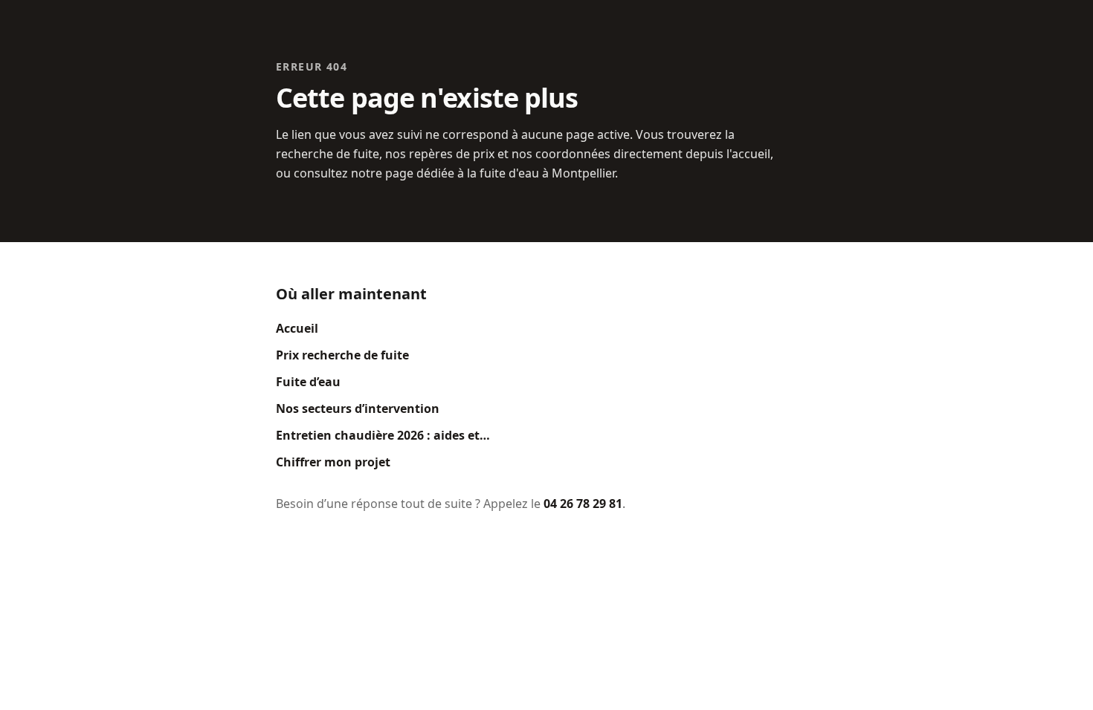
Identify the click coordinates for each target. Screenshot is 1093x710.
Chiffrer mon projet (333, 462)
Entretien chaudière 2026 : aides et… (383, 435)
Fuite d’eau (308, 382)
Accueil (297, 328)
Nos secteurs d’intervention (357, 408)
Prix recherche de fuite (342, 355)
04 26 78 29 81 (583, 503)
